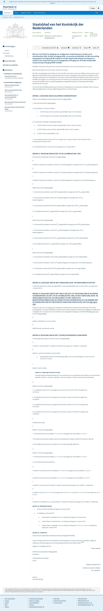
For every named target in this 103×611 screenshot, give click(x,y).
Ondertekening (9, 56)
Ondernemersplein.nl (84, 603)
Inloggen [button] (92, 8)
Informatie (64, 48)
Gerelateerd (75, 48)
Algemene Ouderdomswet (12, 85)
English (7, 603)
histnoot (82, 542)
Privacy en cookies (34, 601)
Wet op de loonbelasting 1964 (13, 90)
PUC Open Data (58, 603)
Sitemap (31, 605)
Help (6, 605)
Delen (94, 48)
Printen (86, 48)
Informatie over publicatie (10, 65)
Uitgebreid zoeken (26, 13)
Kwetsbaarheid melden (35, 607)
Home (16, 13)
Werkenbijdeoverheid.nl (84, 605)
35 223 (41, 579)
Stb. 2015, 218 (94, 312)
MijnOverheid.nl (82, 598)
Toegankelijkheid (34, 603)
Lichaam (6, 53)
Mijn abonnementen (39, 13)
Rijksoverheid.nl (82, 601)
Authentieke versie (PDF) (49, 48)
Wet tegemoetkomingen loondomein (15, 102)
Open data (56, 598)
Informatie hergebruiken (36, 598)
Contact (7, 601)
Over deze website (10, 598)
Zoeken (7, 607)
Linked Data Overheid (60, 601)
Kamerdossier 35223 (11, 76)
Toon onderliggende (3, 53)
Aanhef (7, 50)
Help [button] (97, 13)
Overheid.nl (7, 13)
